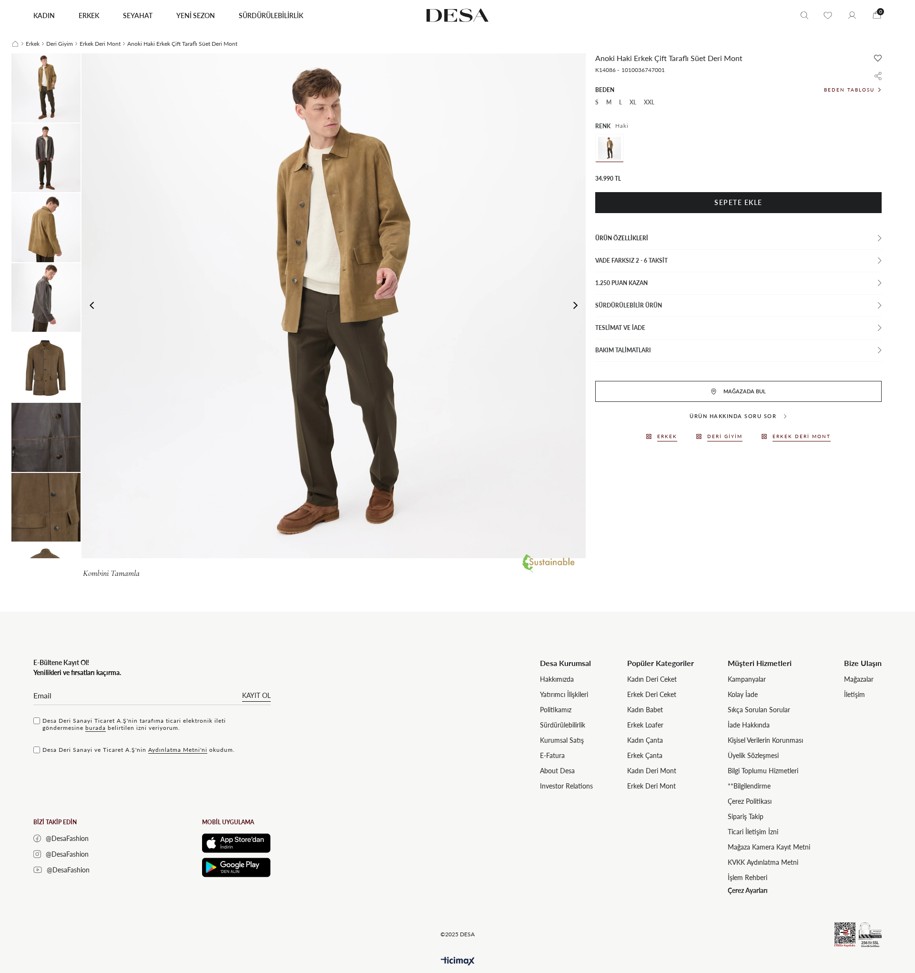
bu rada (95, 727)
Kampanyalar (747, 679)
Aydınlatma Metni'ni (177, 749)
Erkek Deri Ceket (651, 694)
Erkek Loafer (645, 725)
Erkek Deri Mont (651, 786)
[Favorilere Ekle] (878, 58)
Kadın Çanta (645, 740)
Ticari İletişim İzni (753, 832)
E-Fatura (552, 755)
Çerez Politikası (750, 801)
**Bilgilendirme (749, 786)
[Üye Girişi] (852, 15)
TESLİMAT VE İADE (620, 327)
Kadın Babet (645, 710)
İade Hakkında (749, 725)
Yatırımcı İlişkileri (564, 694)
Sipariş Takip (745, 816)
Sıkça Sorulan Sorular (759, 710)
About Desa (557, 771)
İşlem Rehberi (747, 877)
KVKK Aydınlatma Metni (763, 862)
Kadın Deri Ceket (652, 679)
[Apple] (236, 843)
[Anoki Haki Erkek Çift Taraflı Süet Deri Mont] (609, 148)
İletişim (854, 694)
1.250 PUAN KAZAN (621, 283)
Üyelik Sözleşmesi (753, 755)
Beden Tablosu (849, 89)
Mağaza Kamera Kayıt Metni (769, 847)
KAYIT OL (256, 695)
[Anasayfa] (15, 44)
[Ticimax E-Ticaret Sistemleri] (458, 961)
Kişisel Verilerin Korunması (765, 740)
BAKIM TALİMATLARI (623, 350)
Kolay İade (743, 694)
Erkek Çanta (644, 755)
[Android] (236, 867)
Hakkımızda (557, 679)
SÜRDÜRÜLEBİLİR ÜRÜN (628, 305)
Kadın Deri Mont (651, 771)
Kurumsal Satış (562, 740)
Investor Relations (566, 786)
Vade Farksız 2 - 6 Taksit (631, 260)
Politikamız (555, 710)
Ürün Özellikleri (621, 238)
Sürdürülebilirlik (562, 725)
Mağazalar (859, 679)
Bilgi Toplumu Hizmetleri (763, 771)
